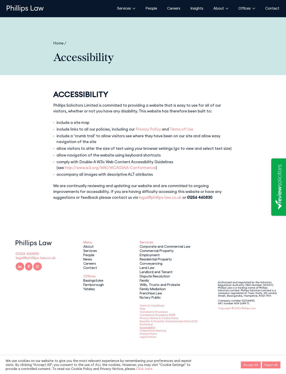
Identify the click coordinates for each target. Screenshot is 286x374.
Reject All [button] (271, 365)
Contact (272, 8)
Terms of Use (181, 129)
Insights (196, 8)
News (87, 259)
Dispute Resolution (155, 276)
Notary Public (150, 297)
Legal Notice (148, 336)
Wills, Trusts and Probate (160, 284)
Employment (150, 254)
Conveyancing (151, 263)
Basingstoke (93, 280)
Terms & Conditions (152, 305)
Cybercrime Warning (153, 330)
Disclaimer (146, 324)
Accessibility (148, 327)
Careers (173, 8)
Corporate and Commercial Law (165, 246)
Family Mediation (153, 288)
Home (58, 43)
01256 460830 (27, 253)
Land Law (147, 267)
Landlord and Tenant (156, 271)
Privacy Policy (148, 129)
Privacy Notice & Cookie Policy (159, 318)
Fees (142, 308)
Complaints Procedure (154, 311)
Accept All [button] (251, 365)
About (218, 8)
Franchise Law (151, 293)
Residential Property (156, 259)
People (151, 8)
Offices (244, 8)
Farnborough (93, 284)
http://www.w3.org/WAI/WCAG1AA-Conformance (110, 167)
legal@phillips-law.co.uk (160, 197)
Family (144, 280)
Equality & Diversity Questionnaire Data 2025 (168, 321)
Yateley (89, 288)
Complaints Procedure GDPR (157, 315)
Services (124, 8)
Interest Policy (148, 333)
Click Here (144, 369)
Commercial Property (157, 250)
